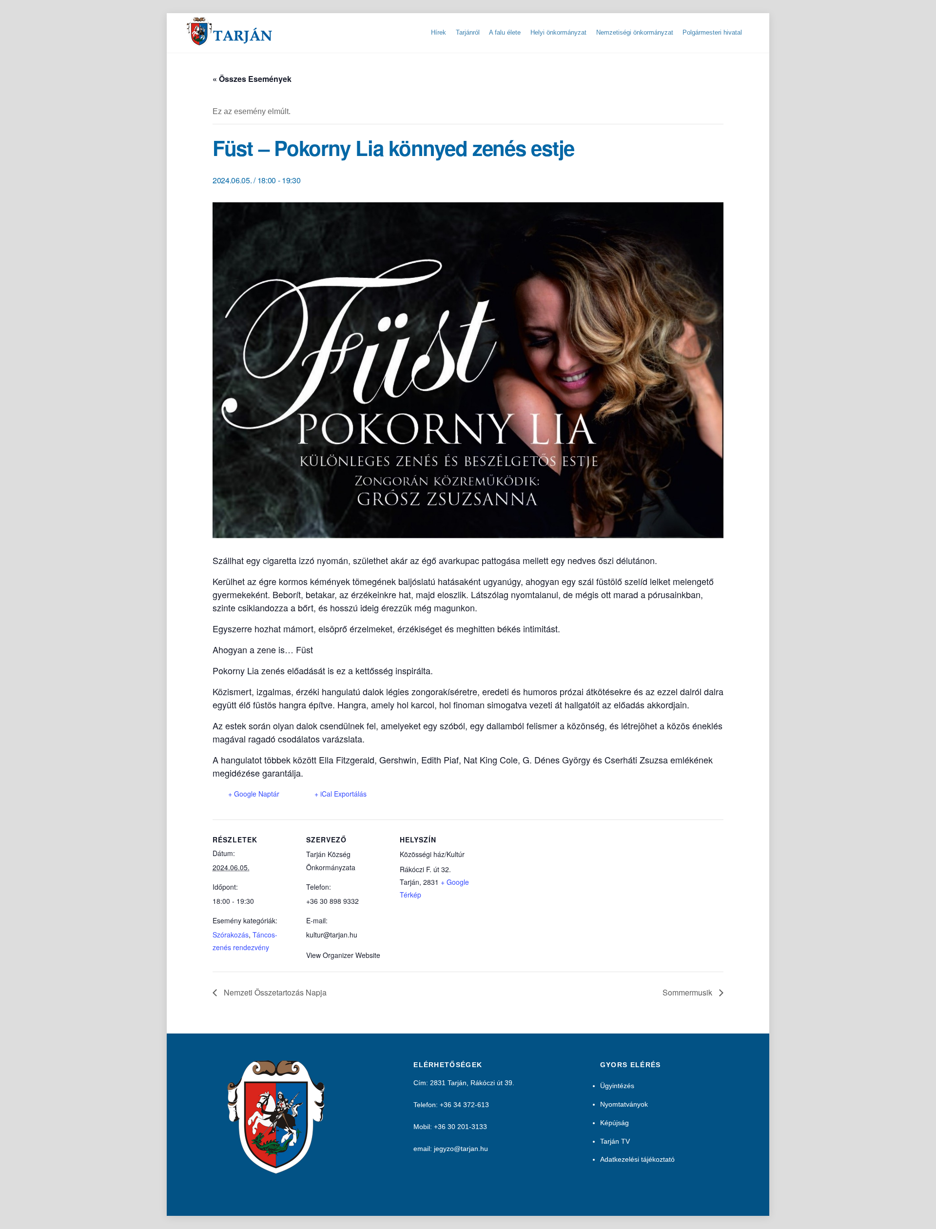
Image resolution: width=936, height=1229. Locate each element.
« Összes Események (252, 78)
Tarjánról (468, 32)
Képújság (614, 1123)
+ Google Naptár (253, 794)
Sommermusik (688, 992)
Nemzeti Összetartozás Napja (274, 992)
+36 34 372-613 (464, 1105)
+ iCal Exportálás (340, 794)
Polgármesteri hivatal (712, 32)
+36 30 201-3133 (460, 1127)
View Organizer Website (343, 955)
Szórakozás (231, 934)
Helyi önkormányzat (558, 32)
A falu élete (505, 32)
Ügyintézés (617, 1086)
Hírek (438, 32)
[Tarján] (230, 41)
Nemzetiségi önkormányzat (634, 32)
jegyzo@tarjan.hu (461, 1148)
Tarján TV (615, 1141)
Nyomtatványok (624, 1104)
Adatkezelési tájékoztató (637, 1159)
